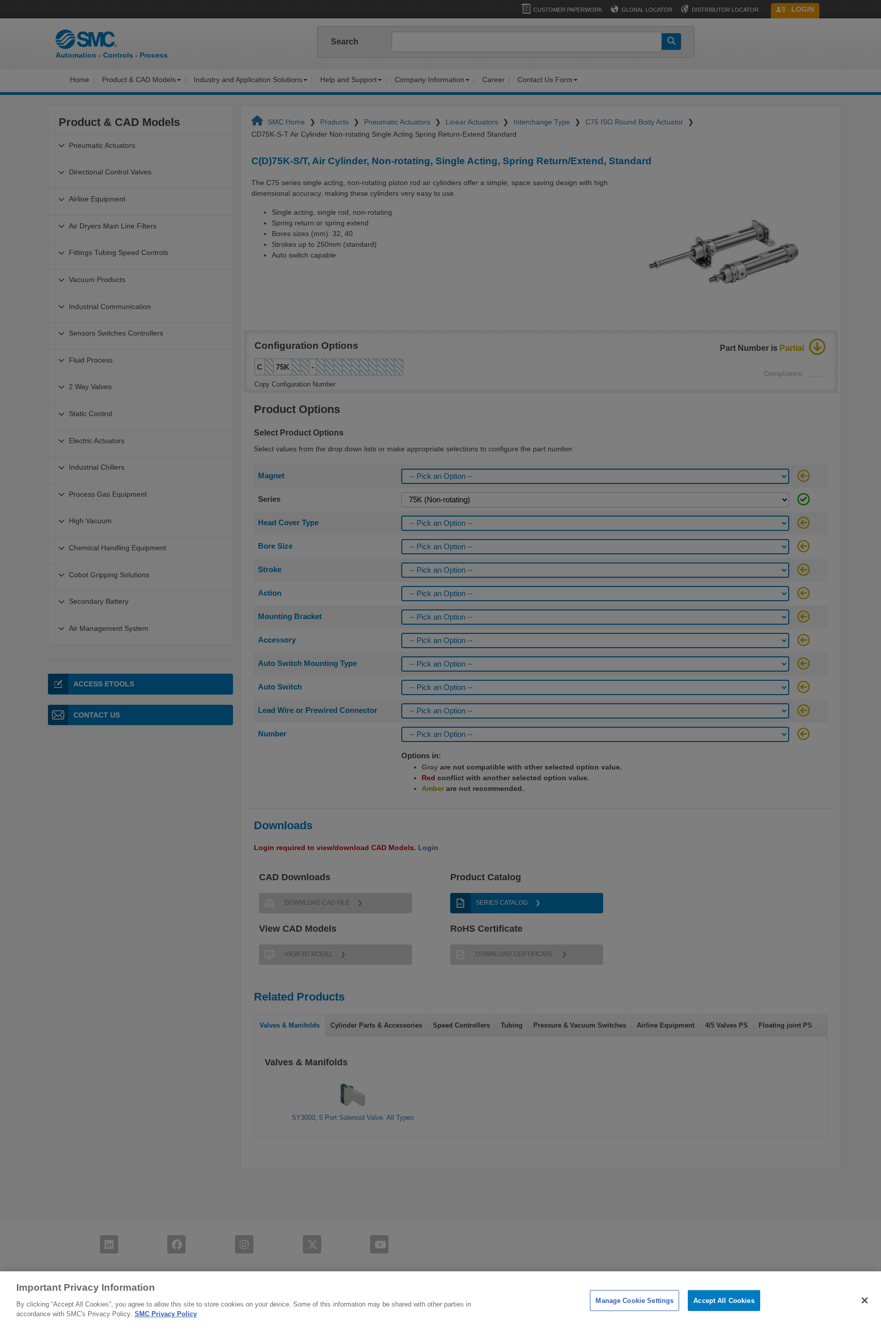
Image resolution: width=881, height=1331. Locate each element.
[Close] (864, 1300)
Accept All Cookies (723, 1300)
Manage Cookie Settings (634, 1300)
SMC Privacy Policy (166, 1314)
